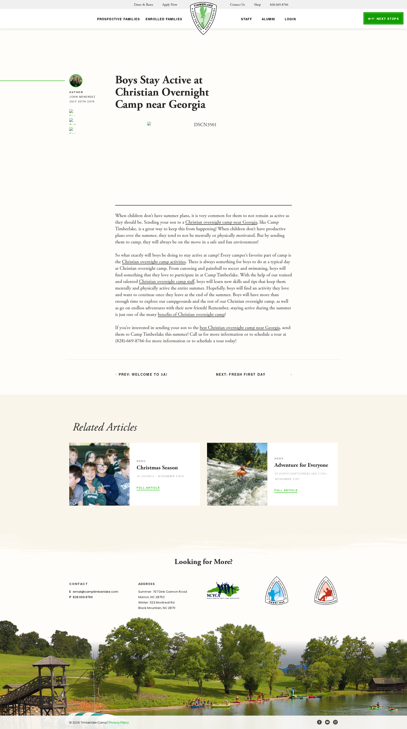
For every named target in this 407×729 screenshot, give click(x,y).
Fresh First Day (247, 374)
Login (290, 19)
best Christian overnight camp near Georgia (240, 328)
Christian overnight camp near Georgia (221, 222)
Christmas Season (157, 467)
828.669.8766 (279, 5)
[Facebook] (72, 112)
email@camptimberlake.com (95, 591)
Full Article (148, 487)
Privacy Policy (119, 723)
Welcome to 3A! (150, 374)
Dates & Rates (143, 5)
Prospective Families (118, 19)
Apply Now (169, 5)
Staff (246, 19)
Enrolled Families (164, 19)
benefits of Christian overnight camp (191, 315)
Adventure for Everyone (301, 465)
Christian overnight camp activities (154, 262)
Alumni (268, 19)
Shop (257, 5)
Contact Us (237, 5)
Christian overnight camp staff (166, 282)
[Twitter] (72, 121)
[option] (134, 474)
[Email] (72, 130)
